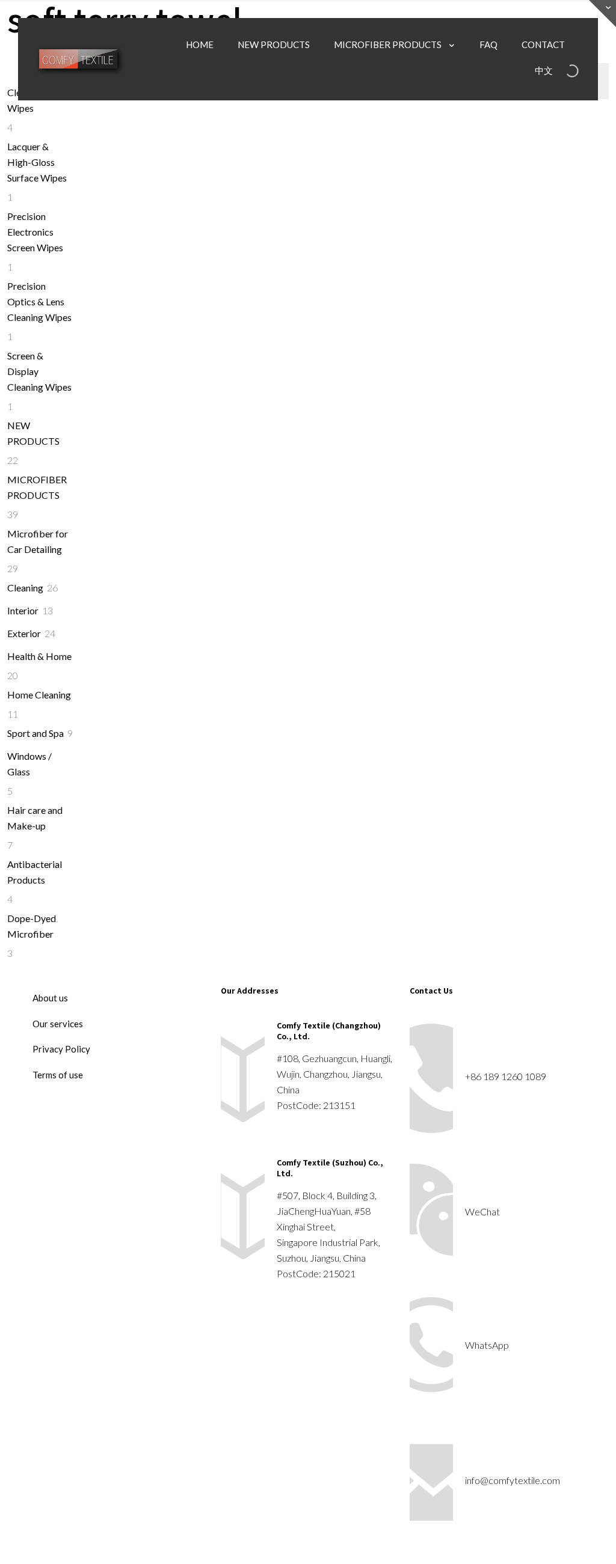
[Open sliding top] (602, 13)
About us (50, 997)
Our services (57, 1023)
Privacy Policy (61, 1048)
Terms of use (57, 1074)
